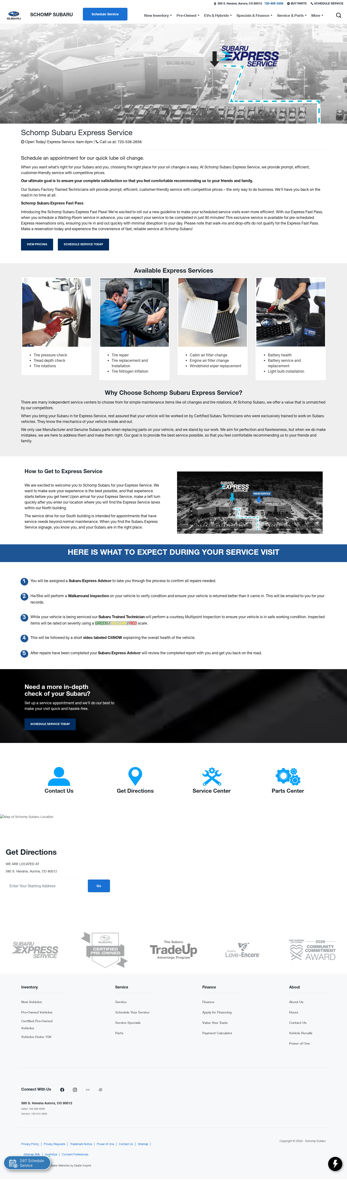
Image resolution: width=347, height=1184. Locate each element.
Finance (208, 1002)
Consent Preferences (75, 1154)
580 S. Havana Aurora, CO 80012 (46, 1103)
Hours (293, 1012)
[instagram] (75, 1090)
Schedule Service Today (83, 244)
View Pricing (37, 244)
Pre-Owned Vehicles (36, 1012)
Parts (119, 1033)
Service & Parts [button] (290, 16)
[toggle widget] (335, 1164)
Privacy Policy (30, 1144)
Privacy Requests (54, 1144)
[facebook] (62, 1090)
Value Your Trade (215, 1023)
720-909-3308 (273, 3)
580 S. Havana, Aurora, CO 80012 (240, 3)
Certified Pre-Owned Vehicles (37, 1024)
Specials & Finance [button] (252, 16)
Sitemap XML (32, 1154)
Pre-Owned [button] (186, 16)
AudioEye (51, 1154)
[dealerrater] (100, 1090)
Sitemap (143, 1144)
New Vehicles (31, 1002)
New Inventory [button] (156, 16)
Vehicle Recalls (300, 1033)
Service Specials (127, 1023)
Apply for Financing (217, 1012)
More (316, 16)
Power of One (299, 1043)
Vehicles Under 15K (36, 1037)
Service (121, 1002)
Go (99, 886)
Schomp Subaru (315, 1141)
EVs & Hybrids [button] (216, 16)
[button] (338, 15)
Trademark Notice (81, 1144)
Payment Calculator (217, 1033)
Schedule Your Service (132, 1012)
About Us (296, 1002)
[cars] (87, 1090)
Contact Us (297, 1023)
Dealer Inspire (82, 1165)
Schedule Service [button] (105, 14)
